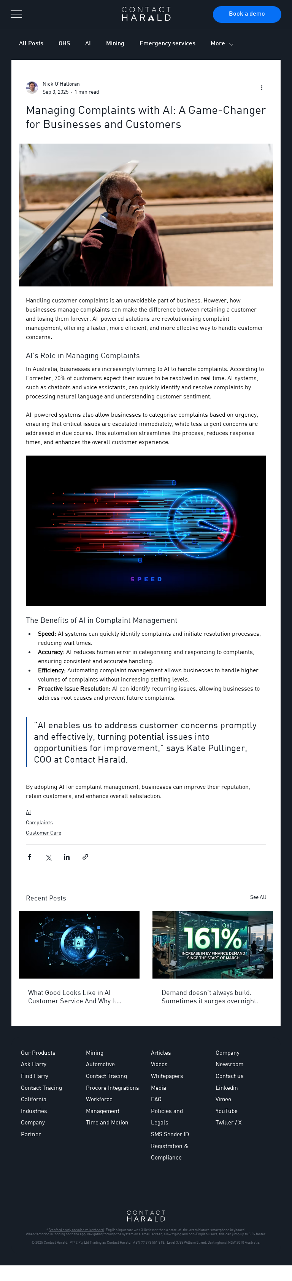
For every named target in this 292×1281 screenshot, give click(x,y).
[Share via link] (85, 856)
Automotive (100, 1063)
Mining (115, 44)
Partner (31, 1134)
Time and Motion (107, 1122)
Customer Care (43, 832)
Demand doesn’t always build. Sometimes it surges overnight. (210, 996)
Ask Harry (33, 1063)
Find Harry (34, 1075)
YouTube (227, 1110)
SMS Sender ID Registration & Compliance (170, 1146)
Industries (34, 1110)
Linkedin (227, 1087)
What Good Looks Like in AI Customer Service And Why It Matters (72, 996)
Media (158, 1087)
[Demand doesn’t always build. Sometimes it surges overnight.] (212, 945)
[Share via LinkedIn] (66, 856)
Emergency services (167, 44)
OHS (64, 44)
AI (88, 44)
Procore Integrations (112, 1087)
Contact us (230, 1075)
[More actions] (261, 87)
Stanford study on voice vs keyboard (76, 1230)
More (218, 44)
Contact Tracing (106, 1075)
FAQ (156, 1098)
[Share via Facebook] (29, 856)
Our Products (38, 1052)
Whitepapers (167, 1075)
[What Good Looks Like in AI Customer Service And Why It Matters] (79, 945)
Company (228, 1052)
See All (258, 897)
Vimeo (223, 1098)
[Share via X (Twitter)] (48, 856)
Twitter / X (228, 1122)
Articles (161, 1052)
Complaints (39, 822)
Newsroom (229, 1063)
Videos (159, 1063)
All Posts (31, 44)
